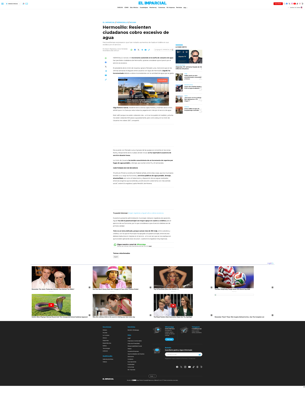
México (105, 330)
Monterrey (153, 7)
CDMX (126, 7)
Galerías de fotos (108, 359)
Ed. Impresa (171, 7)
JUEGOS (120, 7)
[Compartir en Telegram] (142, 49)
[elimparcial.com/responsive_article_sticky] (304, 387)
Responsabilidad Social (135, 346)
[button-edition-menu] (288, 7)
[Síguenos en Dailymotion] (302, 3)
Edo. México (134, 7)
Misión (130, 348)
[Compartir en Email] (145, 49)
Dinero (105, 338)
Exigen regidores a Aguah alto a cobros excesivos (146, 213)
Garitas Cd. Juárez (295, 7)
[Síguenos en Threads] (300, 3)
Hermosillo (122, 22)
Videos (105, 362)
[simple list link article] (189, 57)
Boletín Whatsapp (133, 330)
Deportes (106, 340)
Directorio (131, 356)
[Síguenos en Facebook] (286, 3)
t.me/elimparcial (196, 328)
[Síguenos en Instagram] (292, 3)
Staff (129, 338)
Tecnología (106, 348)
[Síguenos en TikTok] (297, 3)
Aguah (133, 22)
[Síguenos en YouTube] (294, 3)
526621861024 (170, 328)
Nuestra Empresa (133, 351)
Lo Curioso (106, 335)
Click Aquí (169, 339)
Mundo (105, 332)
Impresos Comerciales (135, 341)
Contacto (130, 359)
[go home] (108, 379)
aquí (150, 246)
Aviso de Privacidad (134, 343)
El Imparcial (109, 22)
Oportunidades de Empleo (136, 354)
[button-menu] (2, 4)
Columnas (161, 7)
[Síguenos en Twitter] (289, 3)
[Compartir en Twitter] (138, 49)
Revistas (179, 7)
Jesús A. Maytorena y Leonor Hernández (116, 49)
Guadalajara (144, 7)
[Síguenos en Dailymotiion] (201, 367)
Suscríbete (278, 3)
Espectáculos (107, 343)
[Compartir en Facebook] (135, 49)
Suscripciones (132, 362)
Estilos (105, 345)
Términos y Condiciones (188, 358)
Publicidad (131, 364)
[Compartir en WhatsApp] (131, 49)
